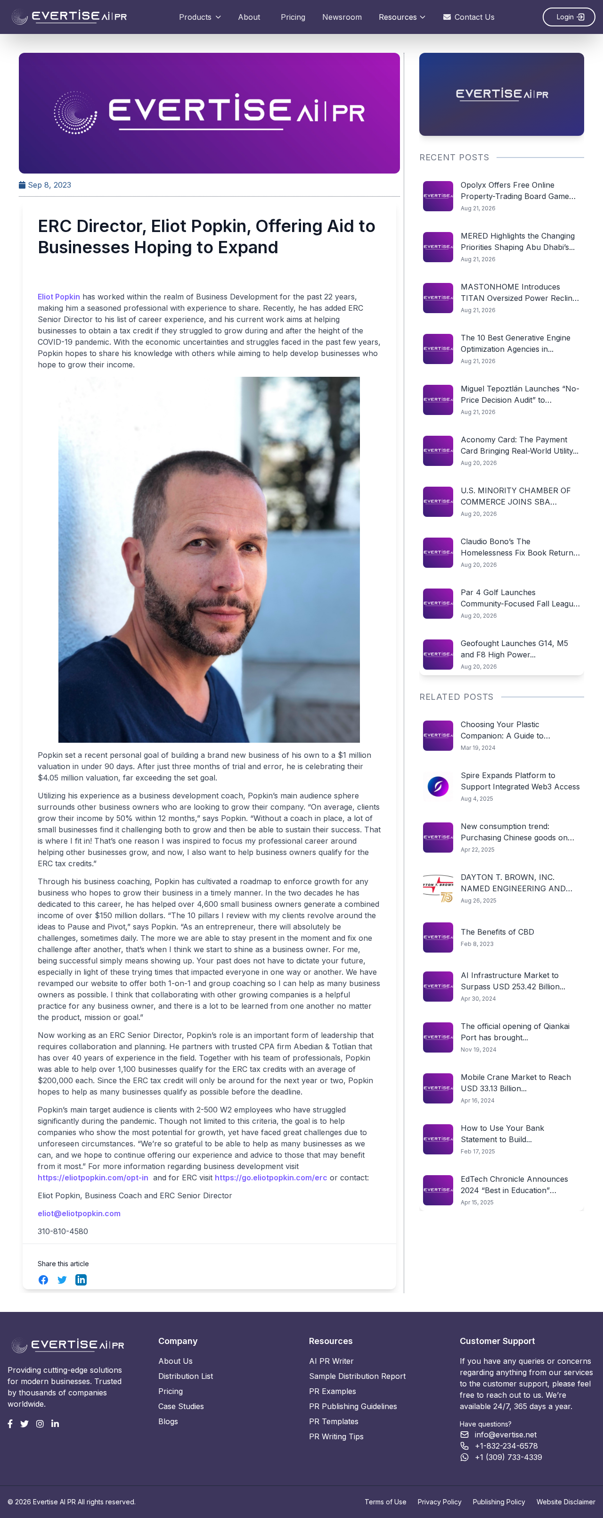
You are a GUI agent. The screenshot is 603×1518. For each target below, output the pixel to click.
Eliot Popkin (59, 296)
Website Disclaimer (566, 1502)
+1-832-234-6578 (506, 1446)
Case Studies (181, 1406)
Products (195, 17)
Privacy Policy (440, 1502)
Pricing (293, 17)
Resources (398, 17)
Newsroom (342, 17)
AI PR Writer (331, 1361)
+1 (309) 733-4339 (508, 1457)
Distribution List (185, 1376)
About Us (175, 1361)
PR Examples (332, 1391)
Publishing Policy (499, 1502)
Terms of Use (386, 1502)
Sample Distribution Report (357, 1376)
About (249, 17)
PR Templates (334, 1421)
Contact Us (475, 17)
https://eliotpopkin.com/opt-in (93, 1177)
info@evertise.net (506, 1434)
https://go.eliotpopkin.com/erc (271, 1177)
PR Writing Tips (336, 1436)
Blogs (168, 1421)
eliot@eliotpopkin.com (79, 1213)
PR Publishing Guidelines (353, 1406)
